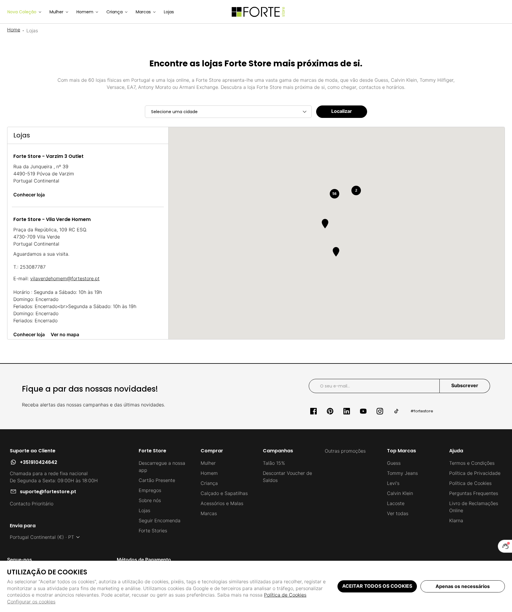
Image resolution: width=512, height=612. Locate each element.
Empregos (150, 490)
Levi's (393, 483)
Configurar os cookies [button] (31, 602)
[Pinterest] (330, 411)
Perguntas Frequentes (473, 493)
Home (13, 30)
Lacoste (395, 503)
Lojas (144, 510)
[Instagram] (380, 411)
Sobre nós (150, 500)
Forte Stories (153, 531)
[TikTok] (396, 411)
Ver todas (397, 513)
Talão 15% (274, 463)
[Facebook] (313, 411)
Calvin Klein (400, 493)
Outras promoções (345, 451)
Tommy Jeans (402, 473)
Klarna (456, 520)
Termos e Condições (472, 463)
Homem (209, 473)
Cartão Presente (157, 480)
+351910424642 (38, 462)
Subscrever (464, 385)
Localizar (341, 111)
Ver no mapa (65, 334)
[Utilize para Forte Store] (258, 12)
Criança (209, 483)
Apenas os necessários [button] (463, 586)
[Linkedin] (346, 411)
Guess (394, 463)
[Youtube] (363, 411)
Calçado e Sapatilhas (224, 493)
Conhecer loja (29, 195)
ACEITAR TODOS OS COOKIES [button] (377, 586)
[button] (336, 252)
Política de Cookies (285, 595)
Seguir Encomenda (159, 520)
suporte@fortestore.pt (48, 491)
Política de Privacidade (474, 473)
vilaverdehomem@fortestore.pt (65, 278)
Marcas (209, 513)
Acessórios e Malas (222, 503)
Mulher (208, 463)
